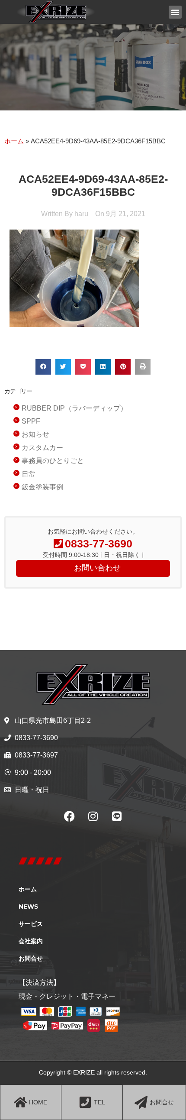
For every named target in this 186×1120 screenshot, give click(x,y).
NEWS (28, 906)
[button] (175, 12)
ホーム (14, 141)
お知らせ (35, 434)
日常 (28, 474)
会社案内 (31, 941)
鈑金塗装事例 (42, 487)
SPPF (31, 421)
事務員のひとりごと (53, 460)
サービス (31, 924)
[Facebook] (69, 816)
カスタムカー (42, 447)
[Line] (117, 816)
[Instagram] (93, 816)
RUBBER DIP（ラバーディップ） (74, 408)
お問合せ (31, 958)
